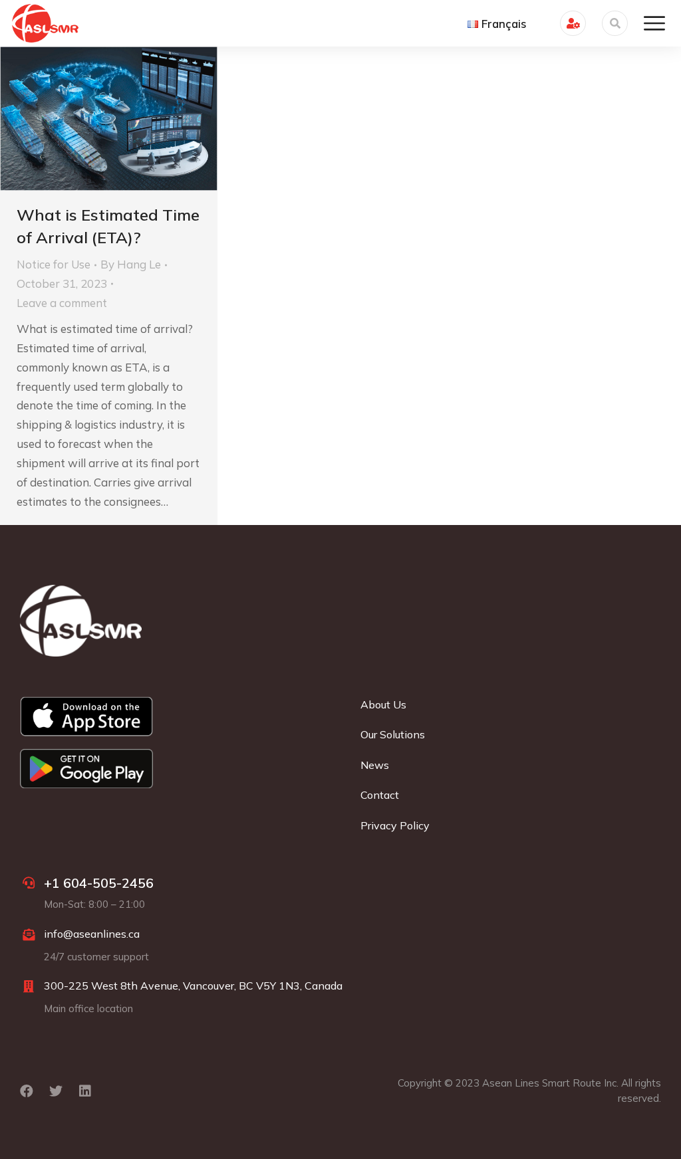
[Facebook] (26, 1091)
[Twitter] (56, 1091)
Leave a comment (62, 303)
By (130, 264)
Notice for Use (53, 264)
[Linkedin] (85, 1091)
